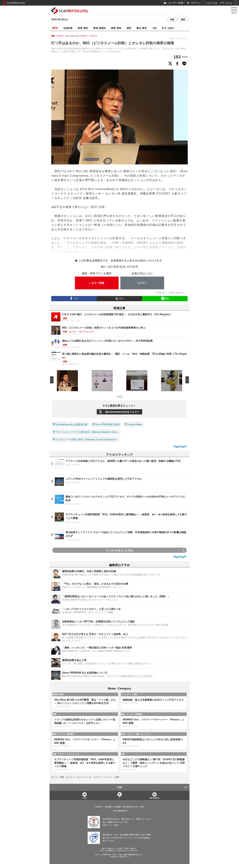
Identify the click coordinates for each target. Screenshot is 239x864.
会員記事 (67, 28)
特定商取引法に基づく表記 (133, 807)
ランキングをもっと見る (119, 550)
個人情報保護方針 (121, 811)
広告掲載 (107, 807)
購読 (183, 19)
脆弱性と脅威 (58, 694)
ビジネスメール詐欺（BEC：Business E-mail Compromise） (87, 439)
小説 (154, 28)
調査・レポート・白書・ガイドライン (136, 734)
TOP (119, 787)
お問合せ (98, 807)
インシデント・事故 (129, 694)
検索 (172, 19)
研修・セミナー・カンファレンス (66, 754)
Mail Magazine (154, 798)
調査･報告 (116, 28)
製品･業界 (141, 28)
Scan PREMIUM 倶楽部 (107, 424)
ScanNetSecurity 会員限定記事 (71, 424)
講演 (129, 28)
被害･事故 (83, 28)
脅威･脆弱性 (99, 28)
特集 (123, 754)
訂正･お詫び (168, 28)
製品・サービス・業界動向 (131, 714)
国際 (54, 714)
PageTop (179, 446)
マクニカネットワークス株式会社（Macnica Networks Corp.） (87, 431)
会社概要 (117, 807)
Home (84, 798)
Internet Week (135, 424)
